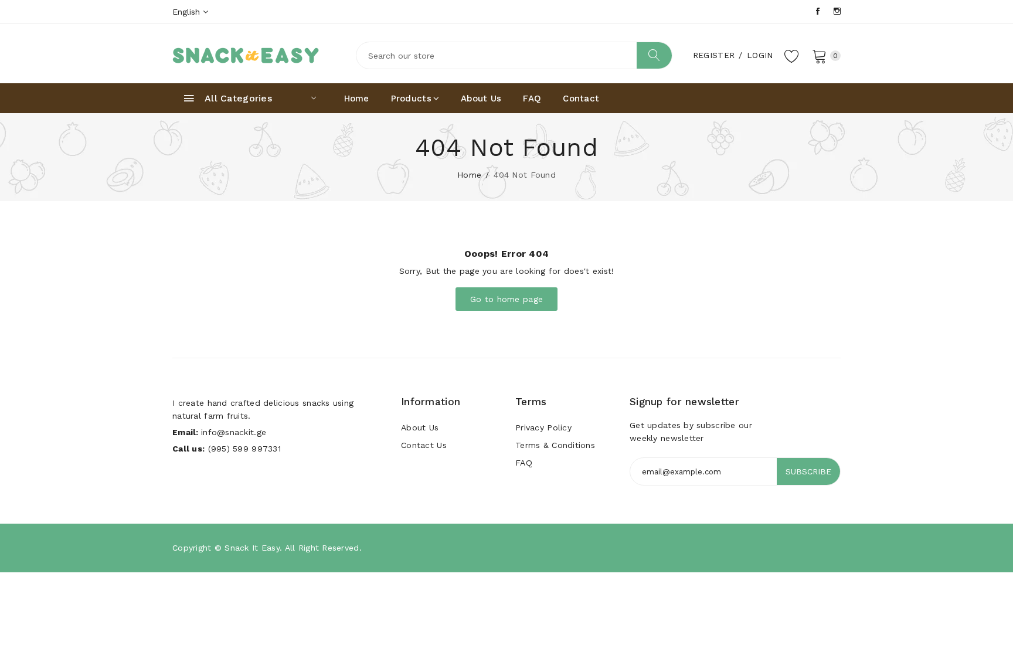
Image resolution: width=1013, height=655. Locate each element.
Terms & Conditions (555, 445)
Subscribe (808, 471)
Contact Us (424, 445)
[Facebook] (818, 11)
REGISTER (714, 55)
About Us (481, 98)
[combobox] (514, 55)
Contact (581, 98)
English (187, 11)
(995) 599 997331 (244, 448)
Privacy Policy (543, 427)
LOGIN (760, 55)
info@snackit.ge (233, 432)
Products (411, 98)
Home (356, 98)
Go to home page (506, 299)
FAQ (532, 98)
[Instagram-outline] (837, 11)
